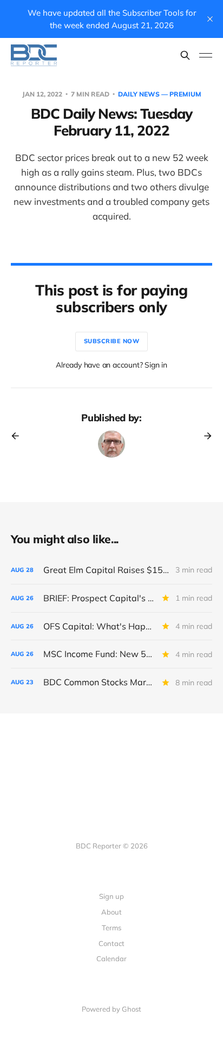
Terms (111, 927)
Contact (111, 943)
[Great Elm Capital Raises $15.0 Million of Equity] (111, 570)
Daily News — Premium (159, 94)
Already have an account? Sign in (111, 365)
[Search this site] (185, 55)
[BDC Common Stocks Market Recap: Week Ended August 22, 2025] (111, 682)
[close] (210, 19)
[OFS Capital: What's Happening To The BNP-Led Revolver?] (111, 626)
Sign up (111, 896)
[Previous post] (19, 436)
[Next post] (204, 436)
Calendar (111, 958)
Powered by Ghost (111, 1009)
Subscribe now (112, 341)
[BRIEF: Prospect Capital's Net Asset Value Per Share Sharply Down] (111, 598)
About (111, 912)
